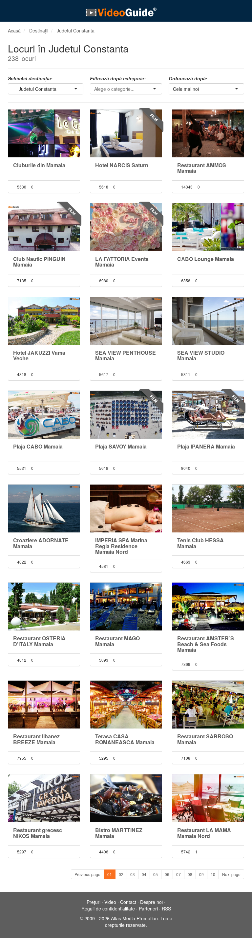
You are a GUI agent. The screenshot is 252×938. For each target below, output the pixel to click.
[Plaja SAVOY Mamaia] (126, 415)
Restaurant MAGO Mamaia (117, 641)
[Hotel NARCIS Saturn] (126, 133)
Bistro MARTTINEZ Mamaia (118, 833)
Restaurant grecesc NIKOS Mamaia (37, 833)
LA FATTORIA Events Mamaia (122, 262)
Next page (231, 874)
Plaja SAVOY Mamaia (121, 446)
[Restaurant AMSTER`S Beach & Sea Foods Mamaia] (208, 606)
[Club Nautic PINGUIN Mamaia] (44, 227)
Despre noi (151, 902)
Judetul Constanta (75, 30)
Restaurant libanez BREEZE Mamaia (36, 739)
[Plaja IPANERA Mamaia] (208, 415)
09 (201, 874)
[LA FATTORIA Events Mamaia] (126, 227)
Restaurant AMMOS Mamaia (201, 168)
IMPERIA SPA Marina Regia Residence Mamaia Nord (121, 545)
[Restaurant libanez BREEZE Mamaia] (44, 704)
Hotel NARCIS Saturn (121, 165)
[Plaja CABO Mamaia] (44, 415)
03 (132, 874)
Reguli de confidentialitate (108, 908)
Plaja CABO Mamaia (38, 446)
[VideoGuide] (121, 12)
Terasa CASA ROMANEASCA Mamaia (125, 739)
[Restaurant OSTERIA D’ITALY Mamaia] (44, 606)
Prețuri (93, 902)
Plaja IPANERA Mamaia (206, 446)
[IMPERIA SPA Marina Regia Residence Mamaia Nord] (126, 508)
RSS (166, 908)
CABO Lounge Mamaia (205, 259)
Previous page (87, 874)
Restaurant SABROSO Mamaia (205, 739)
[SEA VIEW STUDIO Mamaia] (208, 321)
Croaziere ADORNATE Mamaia (41, 543)
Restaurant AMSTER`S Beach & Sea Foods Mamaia (205, 643)
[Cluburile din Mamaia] (44, 133)
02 (121, 874)
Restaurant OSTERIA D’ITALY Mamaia (39, 641)
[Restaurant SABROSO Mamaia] (208, 704)
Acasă (14, 30)
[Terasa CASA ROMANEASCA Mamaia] (126, 704)
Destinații (38, 30)
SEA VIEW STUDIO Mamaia (200, 355)
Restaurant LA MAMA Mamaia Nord (204, 833)
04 (144, 874)
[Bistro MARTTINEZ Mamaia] (126, 798)
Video (110, 902)
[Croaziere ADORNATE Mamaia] (44, 508)
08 (190, 874)
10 (213, 874)
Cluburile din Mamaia (39, 165)
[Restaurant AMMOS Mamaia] (208, 133)
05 (155, 874)
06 (167, 874)
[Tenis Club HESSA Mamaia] (208, 508)
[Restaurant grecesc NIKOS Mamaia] (44, 798)
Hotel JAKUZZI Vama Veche (39, 355)
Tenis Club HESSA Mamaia (200, 543)
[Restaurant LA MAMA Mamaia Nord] (208, 798)
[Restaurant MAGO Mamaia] (126, 606)
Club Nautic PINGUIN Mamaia (39, 262)
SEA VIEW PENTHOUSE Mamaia (125, 355)
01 (109, 874)
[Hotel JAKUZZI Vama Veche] (44, 321)
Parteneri (148, 908)
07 (178, 874)
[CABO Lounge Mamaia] (208, 227)
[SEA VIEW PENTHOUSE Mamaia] (126, 321)
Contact (128, 902)
